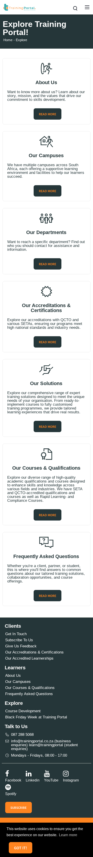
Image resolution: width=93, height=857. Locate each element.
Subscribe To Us (19, 640)
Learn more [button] (68, 835)
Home (7, 40)
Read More (47, 114)
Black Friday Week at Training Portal (36, 717)
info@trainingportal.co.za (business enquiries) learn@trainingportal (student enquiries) (44, 745)
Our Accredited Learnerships (29, 658)
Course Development (23, 711)
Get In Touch (16, 634)
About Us (13, 675)
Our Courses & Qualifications (30, 688)
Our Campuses (18, 681)
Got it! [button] (20, 847)
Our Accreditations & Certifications (34, 652)
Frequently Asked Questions (29, 694)
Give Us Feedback (21, 646)
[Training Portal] (19, 7)
